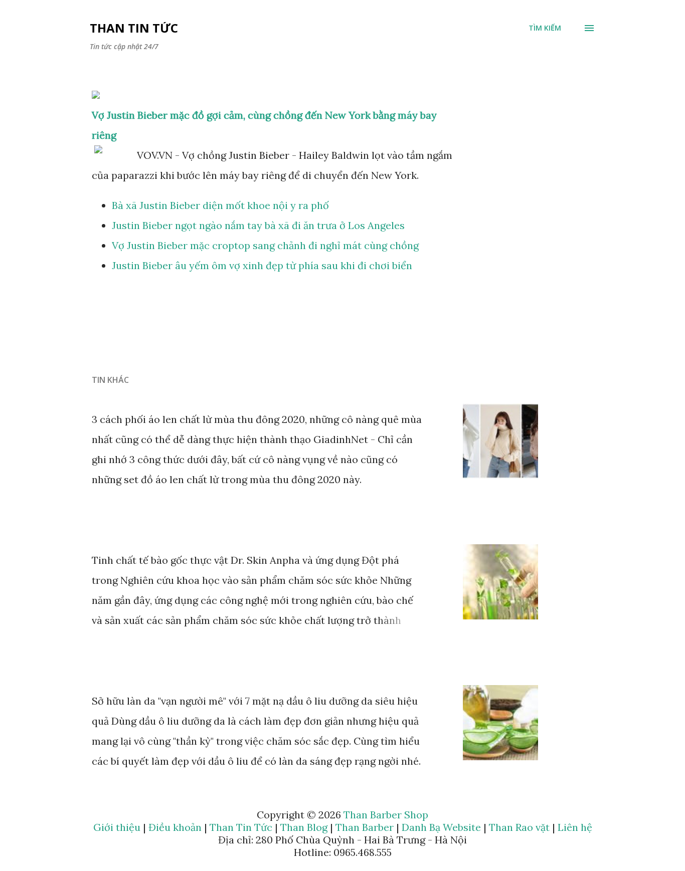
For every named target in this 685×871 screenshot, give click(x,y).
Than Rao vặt (519, 827)
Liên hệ (575, 827)
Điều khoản (175, 827)
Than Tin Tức (134, 28)
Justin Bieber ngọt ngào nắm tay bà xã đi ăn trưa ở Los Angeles (258, 225)
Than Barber (364, 827)
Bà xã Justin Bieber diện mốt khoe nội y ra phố (220, 205)
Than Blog (303, 827)
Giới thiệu (116, 827)
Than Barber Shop (386, 814)
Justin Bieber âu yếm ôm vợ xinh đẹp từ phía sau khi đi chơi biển (262, 265)
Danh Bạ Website (441, 827)
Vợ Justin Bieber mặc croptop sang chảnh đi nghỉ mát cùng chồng (265, 245)
